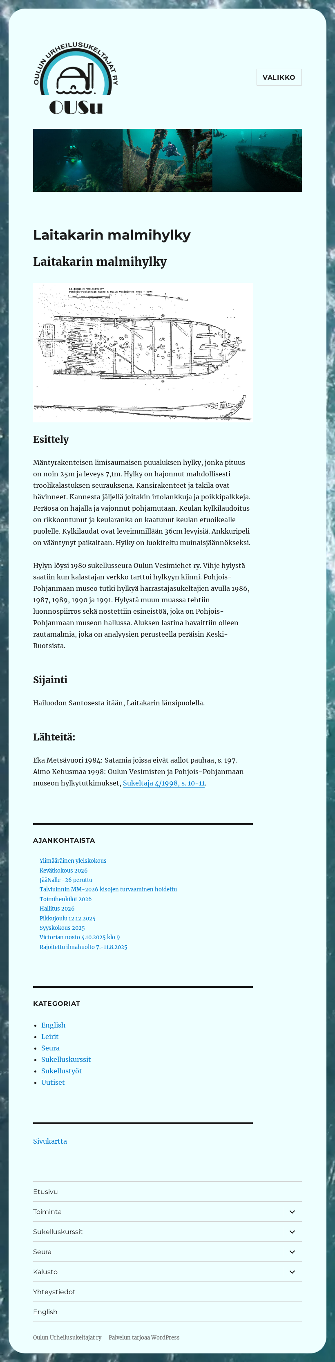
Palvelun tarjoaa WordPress (144, 1337)
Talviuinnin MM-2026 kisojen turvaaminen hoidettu (108, 889)
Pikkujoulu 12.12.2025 (68, 918)
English (53, 1025)
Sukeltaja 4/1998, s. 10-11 (164, 783)
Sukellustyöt (61, 1071)
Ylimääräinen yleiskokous (73, 860)
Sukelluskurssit (66, 1059)
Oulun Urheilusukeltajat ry (67, 1337)
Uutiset (53, 1082)
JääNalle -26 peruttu (66, 880)
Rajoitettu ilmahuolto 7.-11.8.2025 (83, 947)
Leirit (50, 1036)
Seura (50, 1048)
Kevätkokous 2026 (64, 870)
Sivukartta (50, 1141)
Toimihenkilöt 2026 (66, 899)
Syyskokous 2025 (62, 927)
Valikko (279, 77)
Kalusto (45, 1272)
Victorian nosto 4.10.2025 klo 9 (80, 937)
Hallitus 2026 (57, 908)
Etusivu (45, 1192)
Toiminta (47, 1212)
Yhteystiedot (54, 1292)
